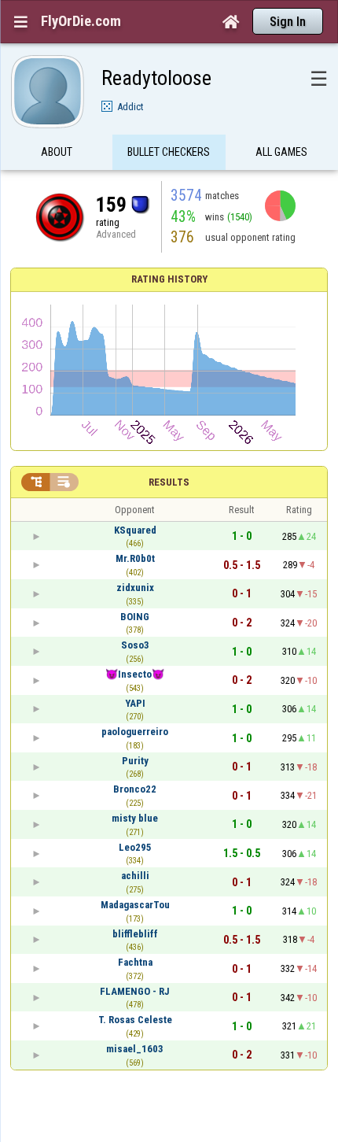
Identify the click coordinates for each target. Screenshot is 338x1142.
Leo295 (135, 847)
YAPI (135, 703)
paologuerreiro (134, 731)
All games (281, 152)
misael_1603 (134, 1049)
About (56, 152)
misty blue (135, 818)
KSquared (135, 530)
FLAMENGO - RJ (135, 991)
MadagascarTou (135, 905)
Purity (135, 761)
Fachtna (135, 962)
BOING (134, 617)
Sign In (288, 21)
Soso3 (135, 645)
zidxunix (135, 587)
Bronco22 (134, 789)
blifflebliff (135, 934)
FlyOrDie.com (81, 21)
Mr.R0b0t (135, 558)
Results (169, 482)
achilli (135, 875)
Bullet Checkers (168, 152)
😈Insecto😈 (134, 674)
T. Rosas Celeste (135, 1020)
